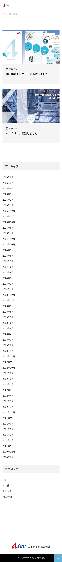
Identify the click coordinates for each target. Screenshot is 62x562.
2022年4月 (8, 395)
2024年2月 (8, 283)
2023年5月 (8, 328)
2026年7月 (8, 183)
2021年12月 (8, 412)
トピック (7, 491)
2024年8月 (8, 255)
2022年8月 (8, 379)
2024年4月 (8, 272)
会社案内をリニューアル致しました (27, 74)
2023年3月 (8, 339)
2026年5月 (8, 194)
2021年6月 (8, 423)
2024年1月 (8, 289)
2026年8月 (8, 177)
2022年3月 (8, 401)
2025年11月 (8, 216)
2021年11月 (8, 418)
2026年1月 (8, 205)
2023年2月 (8, 345)
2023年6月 (8, 323)
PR (4, 480)
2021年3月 (8, 435)
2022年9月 (8, 373)
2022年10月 (8, 367)
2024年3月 (8, 278)
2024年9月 (8, 250)
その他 (5, 485)
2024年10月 (8, 244)
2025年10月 (8, 222)
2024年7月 (8, 261)
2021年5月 (8, 429)
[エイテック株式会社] (5, 5)
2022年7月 (8, 384)
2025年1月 (8, 233)
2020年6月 (8, 457)
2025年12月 (8, 211)
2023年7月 (8, 317)
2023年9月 (8, 306)
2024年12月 (8, 239)
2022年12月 (8, 356)
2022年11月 (8, 362)
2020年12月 (8, 451)
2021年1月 (8, 446)
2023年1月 (8, 351)
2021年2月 (8, 440)
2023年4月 (8, 334)
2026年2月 (8, 199)
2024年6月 (8, 267)
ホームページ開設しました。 (23, 133)
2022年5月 (8, 390)
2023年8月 (8, 311)
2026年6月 (8, 188)
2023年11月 (8, 300)
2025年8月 (8, 227)
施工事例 (7, 496)
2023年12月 (8, 295)
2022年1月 (8, 407)
